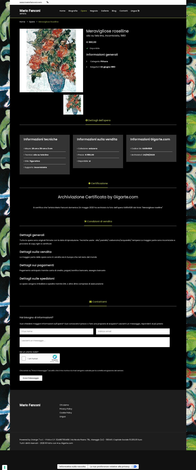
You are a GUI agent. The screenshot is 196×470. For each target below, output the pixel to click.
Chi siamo (64, 405)
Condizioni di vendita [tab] (99, 221)
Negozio (94, 10)
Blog (114, 10)
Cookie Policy (66, 412)
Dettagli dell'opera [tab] (99, 120)
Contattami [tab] (99, 301)
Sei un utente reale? (29, 352)
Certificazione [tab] (99, 183)
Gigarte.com (67, 443)
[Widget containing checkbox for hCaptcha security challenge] (40, 358)
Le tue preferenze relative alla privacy (109, 466)
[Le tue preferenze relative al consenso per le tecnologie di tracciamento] (4, 467)
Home (62, 10)
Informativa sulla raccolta (72, 466)
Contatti (123, 10)
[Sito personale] (48, 2)
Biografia (73, 10)
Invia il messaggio (31, 378)
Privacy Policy (66, 408)
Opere (84, 10)
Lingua (134, 10)
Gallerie (105, 10)
